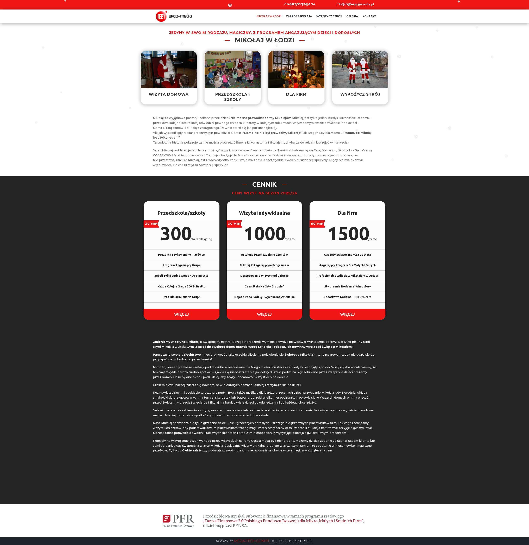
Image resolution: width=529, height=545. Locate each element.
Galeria (352, 16)
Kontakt (369, 16)
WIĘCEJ (181, 314)
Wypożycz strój (329, 16)
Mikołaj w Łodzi (269, 16)
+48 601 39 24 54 (301, 4)
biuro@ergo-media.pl (357, 4)
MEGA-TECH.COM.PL (252, 541)
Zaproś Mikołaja (299, 16)
